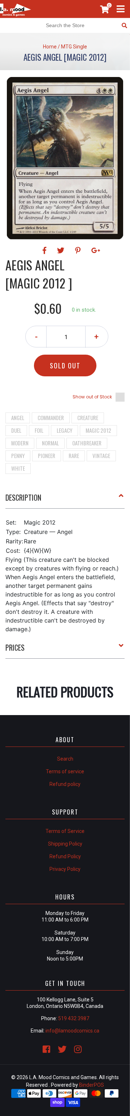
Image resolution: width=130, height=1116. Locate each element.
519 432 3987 (73, 1018)
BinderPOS (91, 1085)
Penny (18, 455)
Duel (16, 430)
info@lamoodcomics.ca (72, 1031)
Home (50, 47)
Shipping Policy (65, 844)
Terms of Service (65, 831)
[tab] (65, 500)
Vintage (101, 455)
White (18, 468)
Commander (51, 418)
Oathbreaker (86, 443)
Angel (17, 418)
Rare (74, 455)
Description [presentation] (23, 497)
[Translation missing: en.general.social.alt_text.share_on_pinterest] (79, 250)
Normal (50, 443)
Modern (20, 443)
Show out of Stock (92, 397)
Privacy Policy (65, 869)
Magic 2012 (98, 430)
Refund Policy (65, 856)
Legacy (64, 430)
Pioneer (46, 455)
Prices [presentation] (15, 647)
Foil (39, 430)
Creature (87, 418)
